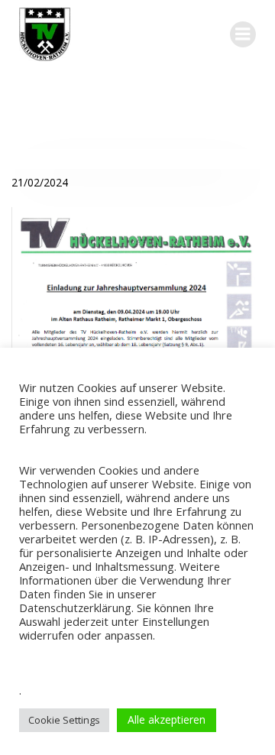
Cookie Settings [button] (64, 720)
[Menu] (243, 34)
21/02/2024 (39, 182)
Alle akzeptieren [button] (166, 719)
